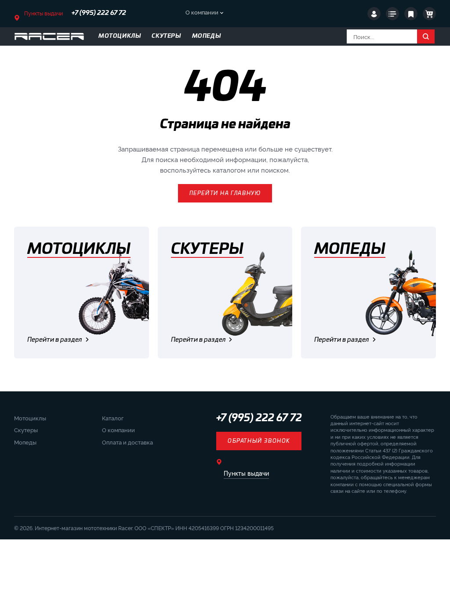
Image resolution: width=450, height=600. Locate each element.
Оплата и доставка (127, 442)
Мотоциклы (30, 418)
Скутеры (26, 430)
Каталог (112, 418)
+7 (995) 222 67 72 (99, 13)
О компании (201, 12)
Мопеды (25, 442)
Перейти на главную (225, 193)
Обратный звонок (259, 441)
